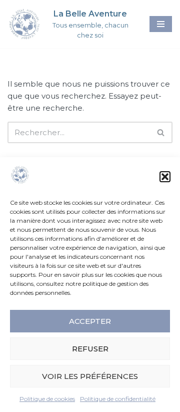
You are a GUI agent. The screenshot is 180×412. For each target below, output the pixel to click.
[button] (165, 177)
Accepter (90, 321)
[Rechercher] (161, 132)
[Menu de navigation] (160, 24)
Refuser (90, 348)
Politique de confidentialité (118, 398)
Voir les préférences (90, 376)
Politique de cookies (47, 398)
